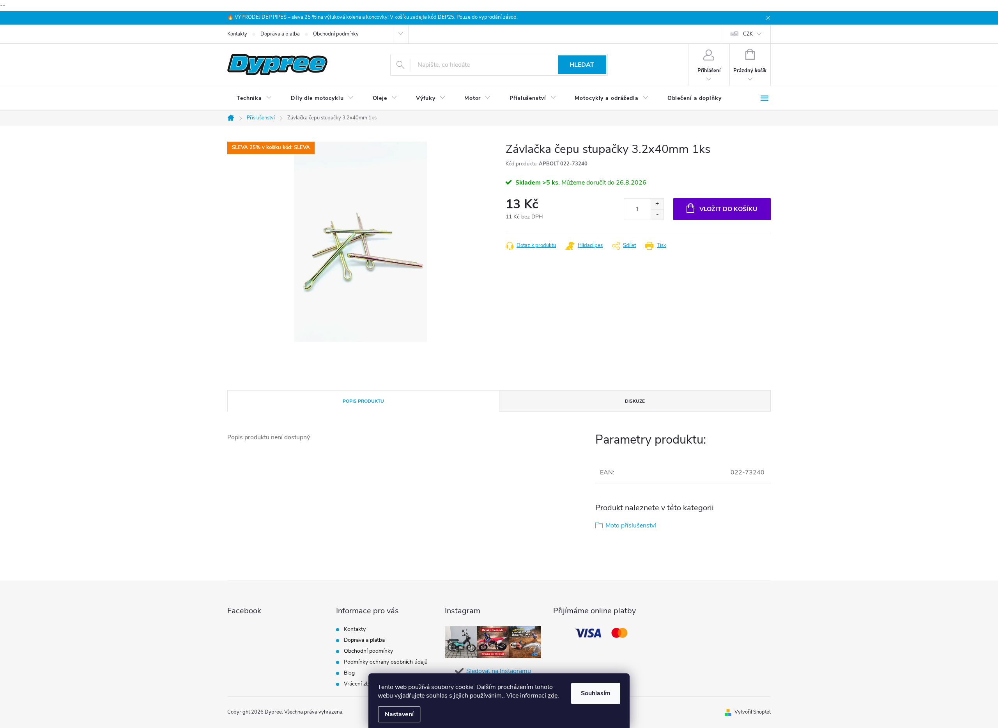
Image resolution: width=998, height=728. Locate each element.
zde (552, 695)
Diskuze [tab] (635, 401)
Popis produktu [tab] (363, 401)
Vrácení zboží (360, 683)
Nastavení (399, 714)
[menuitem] (254, 98)
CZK (748, 33)
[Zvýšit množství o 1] (657, 204)
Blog (349, 673)
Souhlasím (595, 693)
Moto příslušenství (630, 525)
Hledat (582, 64)
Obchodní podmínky (336, 33)
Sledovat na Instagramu (498, 671)
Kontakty (237, 33)
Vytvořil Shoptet (752, 712)
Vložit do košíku (728, 209)
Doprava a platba (280, 33)
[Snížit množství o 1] (657, 214)
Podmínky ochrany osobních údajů (386, 662)
